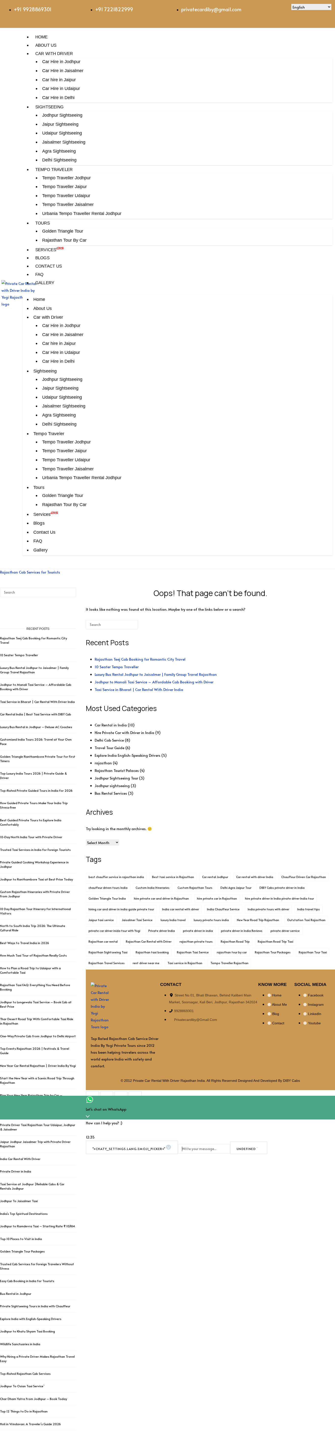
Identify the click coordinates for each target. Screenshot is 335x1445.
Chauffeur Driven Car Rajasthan (303, 877)
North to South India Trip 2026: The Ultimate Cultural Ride (32, 928)
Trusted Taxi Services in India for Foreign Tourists (35, 849)
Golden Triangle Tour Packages (22, 1251)
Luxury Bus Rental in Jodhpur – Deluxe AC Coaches (36, 727)
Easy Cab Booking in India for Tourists (27, 1281)
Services (45, 250)
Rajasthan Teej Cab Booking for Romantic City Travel (140, 659)
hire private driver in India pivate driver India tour (279, 898)
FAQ (39, 274)
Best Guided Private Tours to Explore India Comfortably (30, 822)
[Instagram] (267, 11)
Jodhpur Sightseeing (62, 115)
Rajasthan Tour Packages (273, 952)
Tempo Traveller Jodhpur (66, 177)
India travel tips (308, 909)
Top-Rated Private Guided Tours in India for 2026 (36, 790)
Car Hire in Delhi (58, 97)
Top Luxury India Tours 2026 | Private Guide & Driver (33, 775)
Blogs (42, 258)
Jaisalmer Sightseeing (63, 142)
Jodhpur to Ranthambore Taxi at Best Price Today (36, 879)
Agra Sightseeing (59, 151)
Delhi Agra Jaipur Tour (235, 888)
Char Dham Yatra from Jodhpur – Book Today (33, 1399)
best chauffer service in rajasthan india (116, 877)
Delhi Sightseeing (59, 160)
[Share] (121, 1095)
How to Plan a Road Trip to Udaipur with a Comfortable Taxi (30, 970)
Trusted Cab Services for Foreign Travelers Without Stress (37, 1266)
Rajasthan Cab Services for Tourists (30, 572)
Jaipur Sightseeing (60, 124)
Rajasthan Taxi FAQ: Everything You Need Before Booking (35, 987)
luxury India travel (173, 920)
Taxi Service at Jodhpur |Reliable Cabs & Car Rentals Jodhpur (32, 1186)
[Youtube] (296, 11)
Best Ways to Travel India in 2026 (24, 943)
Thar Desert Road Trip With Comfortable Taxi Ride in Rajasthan (36, 1021)
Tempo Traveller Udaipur (66, 195)
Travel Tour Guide (109, 747)
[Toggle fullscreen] (106, 1095)
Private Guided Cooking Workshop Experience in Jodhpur (34, 864)
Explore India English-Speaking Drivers (127, 755)
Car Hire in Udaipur (61, 88)
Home (41, 37)
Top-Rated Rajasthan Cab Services (25, 1373)
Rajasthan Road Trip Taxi (275, 941)
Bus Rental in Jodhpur (15, 1293)
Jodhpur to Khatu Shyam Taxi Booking (27, 1331)
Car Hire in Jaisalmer (62, 70)
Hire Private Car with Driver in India (124, 732)
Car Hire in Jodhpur (61, 61)
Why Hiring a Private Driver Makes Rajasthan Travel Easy (37, 1358)
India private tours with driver (268, 909)
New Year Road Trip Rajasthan (258, 920)
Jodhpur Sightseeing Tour (116, 777)
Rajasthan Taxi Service (193, 952)
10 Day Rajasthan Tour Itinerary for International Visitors (35, 911)
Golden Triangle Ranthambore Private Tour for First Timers (37, 758)
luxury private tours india (211, 920)
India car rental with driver (180, 909)
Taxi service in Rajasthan (185, 963)
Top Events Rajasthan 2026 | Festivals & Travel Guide (34, 1050)
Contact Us (48, 266)
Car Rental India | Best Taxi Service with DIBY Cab (35, 714)
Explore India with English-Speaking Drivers (30, 1319)
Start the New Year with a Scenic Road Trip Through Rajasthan (37, 1080)
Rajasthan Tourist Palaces (117, 770)
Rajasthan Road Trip (235, 941)
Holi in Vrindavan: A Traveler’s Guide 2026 (30, 1424)
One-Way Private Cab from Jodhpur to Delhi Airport (38, 1036)
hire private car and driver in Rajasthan (161, 898)
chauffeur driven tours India (108, 888)
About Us (45, 45)
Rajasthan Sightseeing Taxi (108, 952)
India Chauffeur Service (223, 909)
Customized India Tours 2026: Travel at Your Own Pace (36, 741)
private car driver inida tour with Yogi (114, 931)
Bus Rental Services (111, 793)
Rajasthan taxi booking (152, 952)
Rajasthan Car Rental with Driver (148, 941)
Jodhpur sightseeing (112, 785)
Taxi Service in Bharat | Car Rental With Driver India (139, 689)
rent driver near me (146, 963)
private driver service (285, 931)
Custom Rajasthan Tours (195, 888)
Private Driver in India (15, 1171)
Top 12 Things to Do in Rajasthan (24, 1411)
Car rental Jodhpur (215, 877)
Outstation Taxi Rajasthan (306, 920)
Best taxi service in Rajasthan (173, 877)
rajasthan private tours (196, 941)
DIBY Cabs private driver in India (282, 888)
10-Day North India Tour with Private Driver (31, 837)
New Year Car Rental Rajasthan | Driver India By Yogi (38, 1065)
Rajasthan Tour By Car (64, 240)
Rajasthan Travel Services (107, 963)
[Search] (126, 626)
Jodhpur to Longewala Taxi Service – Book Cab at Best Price (36, 1004)
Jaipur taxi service (101, 920)
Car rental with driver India (254, 877)
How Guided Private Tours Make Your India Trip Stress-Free (34, 805)
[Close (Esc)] (135, 1095)
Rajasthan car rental (103, 941)
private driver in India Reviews (241, 931)
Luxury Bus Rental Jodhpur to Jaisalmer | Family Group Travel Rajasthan (156, 674)
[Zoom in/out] (92, 1095)
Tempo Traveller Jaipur (64, 186)
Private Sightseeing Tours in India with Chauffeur (35, 1306)
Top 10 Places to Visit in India (21, 1239)
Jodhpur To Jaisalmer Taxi (19, 1201)
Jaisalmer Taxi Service (137, 920)
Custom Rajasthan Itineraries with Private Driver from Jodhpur (35, 894)
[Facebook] (252, 11)
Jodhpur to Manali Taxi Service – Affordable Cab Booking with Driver (154, 681)
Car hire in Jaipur (59, 79)
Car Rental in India (111, 724)
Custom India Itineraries (152, 888)
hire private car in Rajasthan (217, 898)
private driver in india (198, 931)
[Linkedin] (281, 11)
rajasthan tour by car (232, 952)
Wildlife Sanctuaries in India (20, 1344)
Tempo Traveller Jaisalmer (68, 204)
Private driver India (161, 931)
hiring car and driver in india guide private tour (121, 909)
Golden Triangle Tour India (107, 898)
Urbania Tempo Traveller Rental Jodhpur (81, 213)
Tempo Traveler (54, 169)
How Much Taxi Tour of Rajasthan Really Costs (33, 955)
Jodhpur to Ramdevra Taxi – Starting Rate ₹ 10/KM (38, 1226)
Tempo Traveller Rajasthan (229, 963)
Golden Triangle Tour (62, 231)
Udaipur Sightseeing (62, 133)
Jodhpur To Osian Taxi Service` (22, 1386)
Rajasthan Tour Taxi (313, 952)
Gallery (44, 283)
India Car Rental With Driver (20, 1159)
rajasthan (103, 762)
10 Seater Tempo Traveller (117, 666)
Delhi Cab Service (109, 740)
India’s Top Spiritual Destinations (24, 1213)
